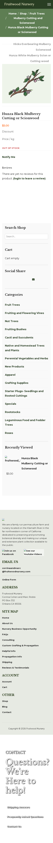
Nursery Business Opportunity (19, 628)
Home (5, 617)
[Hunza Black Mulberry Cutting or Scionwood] (12, 461)
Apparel (10, 374)
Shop (5, 701)
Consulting (8, 640)
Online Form (9, 579)
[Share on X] (10, 279)
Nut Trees (11, 321)
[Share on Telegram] (27, 279)
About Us (7, 623)
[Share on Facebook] (6, 279)
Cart (4, 687)
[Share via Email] (33, 279)
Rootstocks (12, 412)
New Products (14, 366)
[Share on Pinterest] (17, 279)
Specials (10, 403)
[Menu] (49, 4)
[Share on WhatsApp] (23, 279)
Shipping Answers (18, 807)
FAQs (5, 634)
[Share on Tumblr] (30, 279)
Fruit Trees (12, 304)
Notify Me (8, 157)
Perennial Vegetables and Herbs (26, 358)
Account (7, 681)
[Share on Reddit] (20, 279)
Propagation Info (12, 656)
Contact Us (14, 826)
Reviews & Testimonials (15, 667)
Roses (9, 433)
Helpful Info (9, 651)
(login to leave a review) (29, 178)
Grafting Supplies (16, 383)
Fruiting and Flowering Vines (24, 313)
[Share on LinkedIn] (13, 279)
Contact (6, 712)
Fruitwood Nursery (19, 4)
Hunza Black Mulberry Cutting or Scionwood (34, 463)
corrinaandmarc (16, 570)
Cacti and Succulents (19, 337)
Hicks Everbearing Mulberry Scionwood (32, 47)
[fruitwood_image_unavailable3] (26, 75)
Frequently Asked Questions (25, 816)
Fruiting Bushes (15, 329)
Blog (4, 706)
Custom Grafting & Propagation (20, 645)
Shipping (7, 662)
